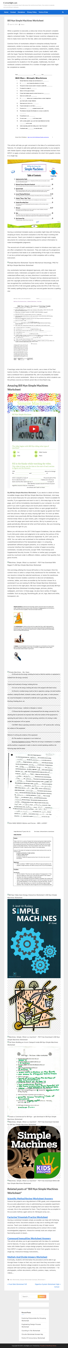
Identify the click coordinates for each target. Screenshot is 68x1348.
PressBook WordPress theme (48, 1345)
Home (6, 12)
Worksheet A (41, 1279)
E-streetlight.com (10, 3)
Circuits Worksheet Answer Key (32, 1334)
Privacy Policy (32, 12)
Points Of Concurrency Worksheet (33, 1338)
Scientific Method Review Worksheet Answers (30, 1198)
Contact (13, 12)
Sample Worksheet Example (28, 1279)
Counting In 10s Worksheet (31, 1330)
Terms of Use (43, 12)
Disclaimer (21, 12)
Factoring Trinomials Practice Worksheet (27, 1217)
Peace (22, 24)
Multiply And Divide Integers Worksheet (27, 1257)
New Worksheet (14, 1279)
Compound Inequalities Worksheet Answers (29, 1238)
